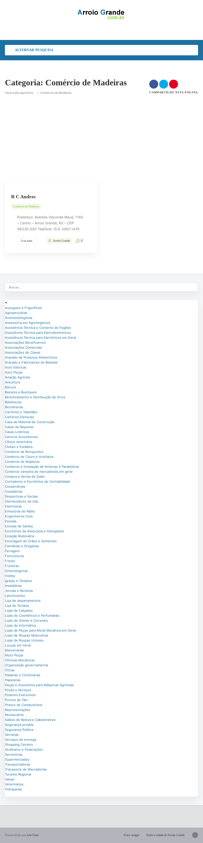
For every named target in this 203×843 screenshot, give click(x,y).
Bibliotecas (13, 402)
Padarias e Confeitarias (22, 675)
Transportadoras (17, 764)
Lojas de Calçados (19, 610)
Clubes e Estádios (19, 447)
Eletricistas (13, 506)
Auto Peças (14, 372)
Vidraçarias (13, 789)
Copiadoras (13, 491)
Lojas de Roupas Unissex (24, 640)
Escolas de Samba (19, 526)
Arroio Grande (61, 240)
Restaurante (14, 715)
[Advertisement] (101, 130)
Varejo (10, 779)
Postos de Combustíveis (23, 705)
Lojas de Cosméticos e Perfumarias (32, 615)
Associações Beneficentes (25, 342)
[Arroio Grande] (101, 14)
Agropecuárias (16, 313)
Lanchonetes (15, 596)
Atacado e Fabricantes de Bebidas (31, 362)
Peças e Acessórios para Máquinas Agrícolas (39, 685)
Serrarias (12, 735)
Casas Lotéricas (17, 432)
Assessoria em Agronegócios (27, 323)
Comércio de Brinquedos (24, 452)
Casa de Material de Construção (29, 422)
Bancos (10, 387)
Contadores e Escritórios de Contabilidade (37, 481)
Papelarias (13, 680)
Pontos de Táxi (16, 700)
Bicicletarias (14, 407)
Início (29, 93)
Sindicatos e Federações (24, 749)
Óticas (10, 670)
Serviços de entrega (20, 740)
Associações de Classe (22, 352)
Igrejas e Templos (18, 581)
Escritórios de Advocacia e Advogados (34, 531)
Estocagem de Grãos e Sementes (31, 541)
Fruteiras (12, 566)
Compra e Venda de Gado (25, 476)
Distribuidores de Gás (21, 501)
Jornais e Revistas (19, 591)
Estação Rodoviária (19, 536)
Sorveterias (14, 754)
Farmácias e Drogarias (22, 546)
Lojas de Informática (20, 625)
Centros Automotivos (21, 437)
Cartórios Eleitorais (19, 417)
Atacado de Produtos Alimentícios (31, 357)
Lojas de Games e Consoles (26, 620)
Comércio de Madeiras (26, 206)
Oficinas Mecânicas (20, 660)
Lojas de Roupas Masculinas (26, 635)
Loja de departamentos (23, 601)
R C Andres (23, 196)
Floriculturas (14, 556)
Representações (17, 710)
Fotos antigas (131, 835)
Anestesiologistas (18, 318)
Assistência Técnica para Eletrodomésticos (38, 333)
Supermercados (17, 759)
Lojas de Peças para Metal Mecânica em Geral (40, 630)
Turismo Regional (18, 774)
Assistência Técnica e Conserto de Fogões (38, 328)
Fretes (10, 561)
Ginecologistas (16, 571)
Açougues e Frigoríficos (23, 308)
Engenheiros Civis (19, 516)
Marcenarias (14, 650)
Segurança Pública (19, 730)
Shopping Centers (19, 744)
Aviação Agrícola (17, 377)
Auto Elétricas (15, 367)
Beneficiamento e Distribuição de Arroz (35, 397)
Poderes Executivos (20, 695)
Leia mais (27, 240)
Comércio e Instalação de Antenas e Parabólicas (42, 467)
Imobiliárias (13, 586)
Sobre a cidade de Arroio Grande (165, 835)
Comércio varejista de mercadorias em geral (39, 471)
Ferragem (12, 551)
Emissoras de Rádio (20, 511)
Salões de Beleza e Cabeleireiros (30, 720)
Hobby (10, 576)
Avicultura (12, 382)
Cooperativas (15, 486)
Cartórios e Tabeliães (21, 412)
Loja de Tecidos (17, 605)
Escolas (11, 521)
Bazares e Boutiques (21, 392)
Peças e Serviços (18, 690)
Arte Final (32, 835)
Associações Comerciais (23, 347)
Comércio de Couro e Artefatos (29, 457)
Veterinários (14, 784)
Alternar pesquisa (33, 50)
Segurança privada (19, 725)
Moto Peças (14, 655)
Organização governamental (26, 665)
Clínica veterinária (18, 442)
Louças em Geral (18, 645)
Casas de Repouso (19, 427)
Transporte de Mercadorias (26, 769)
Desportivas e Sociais (21, 496)
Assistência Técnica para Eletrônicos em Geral (40, 337)
